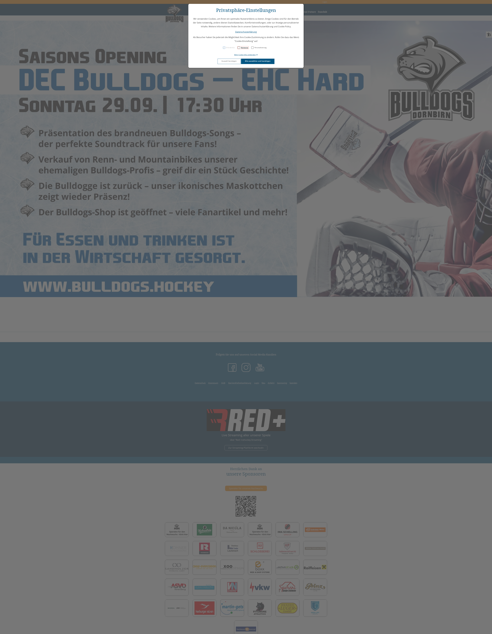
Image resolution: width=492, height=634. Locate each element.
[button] (246, 55)
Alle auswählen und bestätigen (258, 61)
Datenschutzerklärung (246, 31)
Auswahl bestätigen (229, 61)
